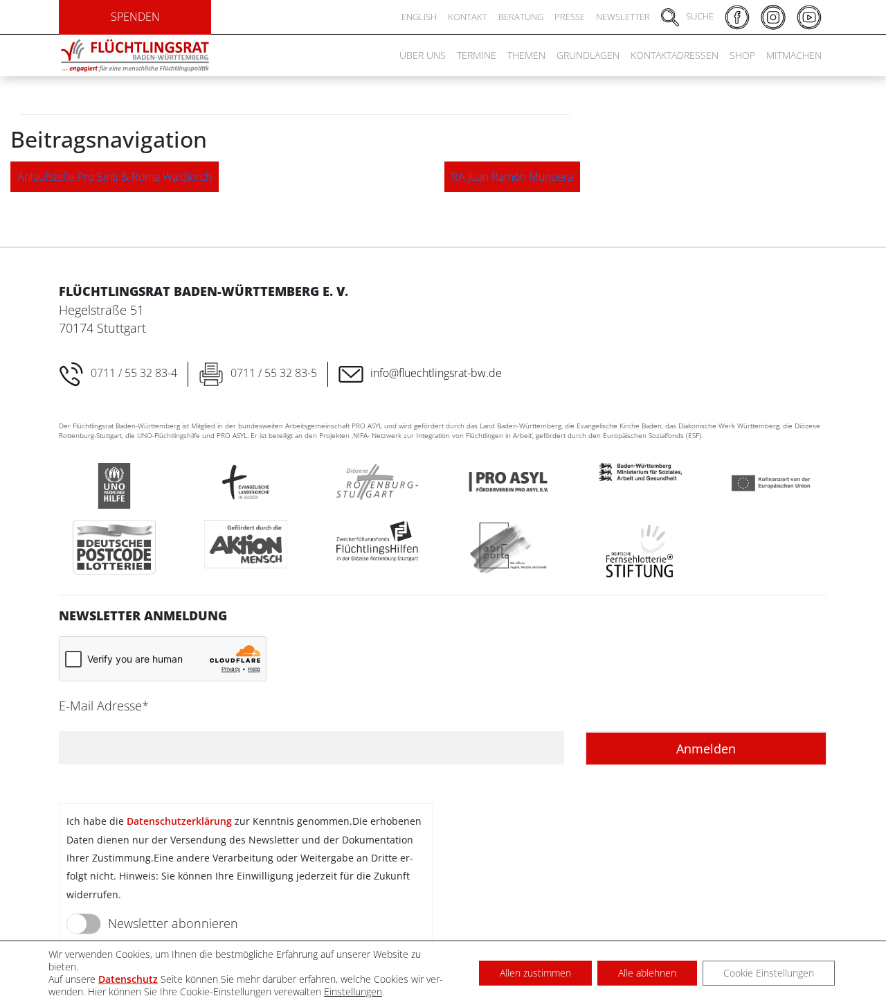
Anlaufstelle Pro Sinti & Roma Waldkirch (114, 176)
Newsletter (623, 16)
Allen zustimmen (535, 972)
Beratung (520, 16)
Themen (526, 55)
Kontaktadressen (674, 55)
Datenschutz (128, 979)
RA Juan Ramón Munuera (512, 176)
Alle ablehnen (647, 972)
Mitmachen (794, 55)
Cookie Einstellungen (768, 972)
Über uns (422, 55)
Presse (569, 16)
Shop (742, 55)
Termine (476, 55)
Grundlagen (588, 55)
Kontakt (467, 16)
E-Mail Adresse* (104, 705)
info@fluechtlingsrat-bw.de (436, 373)
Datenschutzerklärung (179, 821)
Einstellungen (353, 992)
